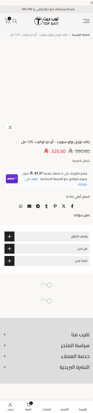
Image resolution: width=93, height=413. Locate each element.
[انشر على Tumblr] (46, 206)
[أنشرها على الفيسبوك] (72, 206)
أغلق (5, 9)
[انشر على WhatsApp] (21, 206)
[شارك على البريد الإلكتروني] (29, 206)
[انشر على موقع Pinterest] (55, 206)
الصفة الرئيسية (81, 34)
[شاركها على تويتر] (64, 206)
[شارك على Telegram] (38, 206)
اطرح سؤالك (82, 215)
